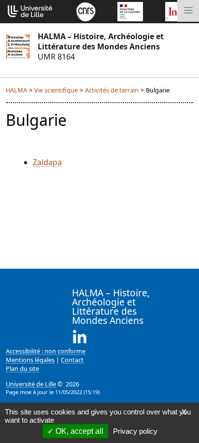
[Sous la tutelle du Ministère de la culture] (129, 10)
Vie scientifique (56, 90)
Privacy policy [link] (135, 431)
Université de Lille (31, 384)
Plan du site (22, 368)
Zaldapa (47, 162)
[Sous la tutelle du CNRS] (86, 10)
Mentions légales (30, 359)
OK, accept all (78, 431)
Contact (72, 359)
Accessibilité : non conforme (45, 351)
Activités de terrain (112, 90)
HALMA (16, 90)
